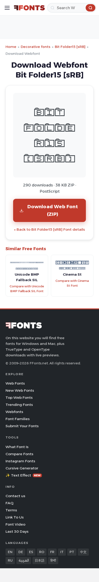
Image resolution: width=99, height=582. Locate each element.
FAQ (9, 503)
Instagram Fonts (20, 461)
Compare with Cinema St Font (72, 283)
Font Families (18, 419)
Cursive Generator (22, 468)
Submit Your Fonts (22, 426)
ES (31, 552)
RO (41, 552)
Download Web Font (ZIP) (52, 210)
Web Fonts (15, 383)
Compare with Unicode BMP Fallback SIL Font (27, 289)
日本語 (39, 560)
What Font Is (17, 447)
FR (52, 552)
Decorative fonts (35, 46)
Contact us (15, 496)
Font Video (15, 524)
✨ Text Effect (23, 475)
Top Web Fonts (19, 397)
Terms (11, 510)
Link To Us (15, 517)
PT (72, 552)
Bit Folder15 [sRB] (70, 46)
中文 (83, 552)
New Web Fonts (20, 390)
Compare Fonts (19, 454)
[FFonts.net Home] (29, 8)
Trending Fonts (19, 404)
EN (10, 552)
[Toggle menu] (7, 7)
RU (10, 560)
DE (20, 552)
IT (62, 552)
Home (11, 46)
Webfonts (14, 412)
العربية (24, 560)
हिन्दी (53, 560)
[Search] (90, 7)
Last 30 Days (17, 531)
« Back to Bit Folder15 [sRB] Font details (49, 229)
